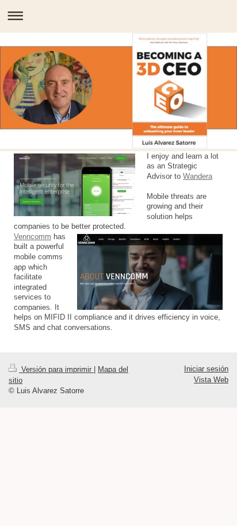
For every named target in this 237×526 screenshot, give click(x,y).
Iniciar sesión (206, 368)
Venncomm (32, 236)
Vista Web (211, 379)
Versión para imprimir (56, 369)
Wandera (197, 176)
